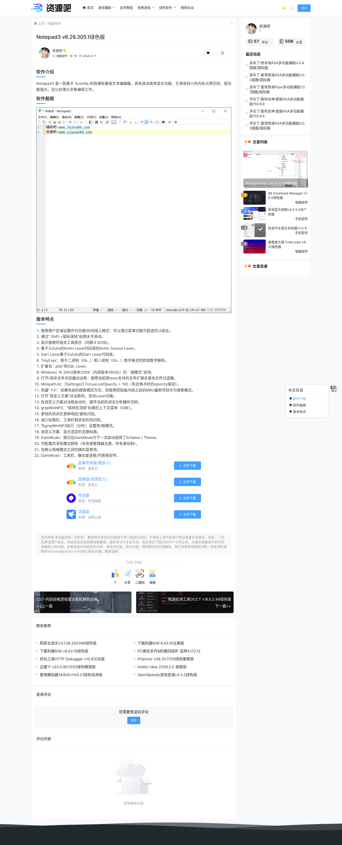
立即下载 (189, 465)
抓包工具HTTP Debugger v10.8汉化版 (72, 659)
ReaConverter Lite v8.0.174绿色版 (271, 183)
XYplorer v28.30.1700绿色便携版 (165, 659)
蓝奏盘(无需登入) (92, 479)
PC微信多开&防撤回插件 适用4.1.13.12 (169, 651)
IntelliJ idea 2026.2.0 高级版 (162, 666)
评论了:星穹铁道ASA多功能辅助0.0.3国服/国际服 (277, 125)
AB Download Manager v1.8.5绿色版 (288, 195)
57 (256, 41)
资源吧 (57, 51)
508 (289, 41)
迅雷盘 (83, 511)
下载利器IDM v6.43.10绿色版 (64, 651)
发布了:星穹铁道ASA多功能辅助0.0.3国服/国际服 (277, 77)
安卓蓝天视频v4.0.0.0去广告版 (287, 211)
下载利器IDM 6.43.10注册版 (160, 643)
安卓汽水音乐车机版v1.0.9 (287, 228)
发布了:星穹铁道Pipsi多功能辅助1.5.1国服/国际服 (277, 89)
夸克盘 (83, 495)
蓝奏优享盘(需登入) (94, 462)
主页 (41, 23)
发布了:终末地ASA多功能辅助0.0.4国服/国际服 (276, 65)
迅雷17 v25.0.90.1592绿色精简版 (68, 666)
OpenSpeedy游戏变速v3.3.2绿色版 (167, 674)
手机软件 (301, 219)
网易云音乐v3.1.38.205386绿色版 (68, 643)
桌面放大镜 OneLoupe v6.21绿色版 (287, 244)
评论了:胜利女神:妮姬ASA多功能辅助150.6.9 (276, 101)
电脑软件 (54, 23)
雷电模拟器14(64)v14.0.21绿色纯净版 (71, 674)
